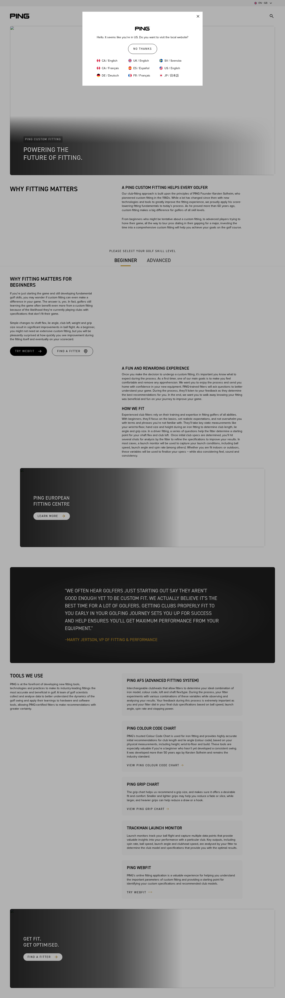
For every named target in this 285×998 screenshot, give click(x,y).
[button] (198, 16)
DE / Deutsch (110, 75)
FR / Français (141, 75)
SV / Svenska (172, 60)
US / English (172, 68)
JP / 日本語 (171, 75)
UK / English (141, 60)
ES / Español (141, 68)
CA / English (109, 60)
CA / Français (110, 68)
